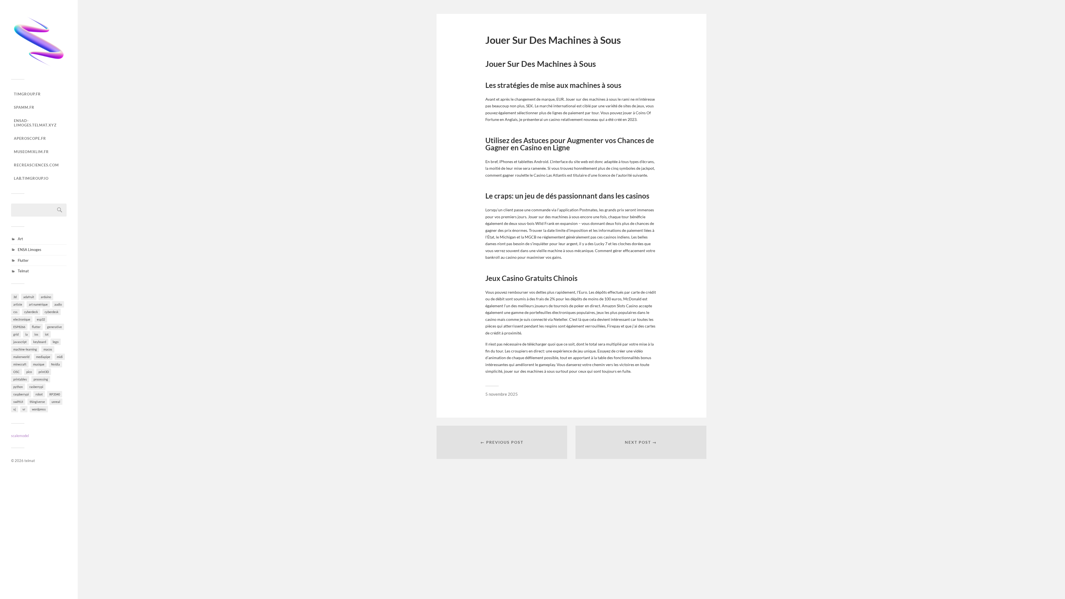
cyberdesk (52, 312)
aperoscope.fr (30, 138)
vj (14, 409)
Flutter (23, 260)
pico (29, 372)
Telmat (23, 271)
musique (38, 364)
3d (15, 297)
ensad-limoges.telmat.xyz (35, 122)
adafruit (28, 297)
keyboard (39, 342)
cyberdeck (31, 312)
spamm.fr (24, 107)
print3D (44, 372)
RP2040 (54, 394)
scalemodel (20, 435)
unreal (56, 401)
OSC (16, 372)
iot (47, 334)
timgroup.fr (27, 94)
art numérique (38, 304)
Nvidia (55, 364)
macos (48, 349)
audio (58, 304)
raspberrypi (21, 394)
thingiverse (37, 401)
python (18, 387)
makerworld (21, 357)
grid (16, 334)
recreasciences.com (36, 165)
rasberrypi (36, 387)
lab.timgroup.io (31, 178)
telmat (29, 460)
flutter (36, 327)
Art (20, 239)
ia (26, 334)
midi (60, 357)
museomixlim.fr (31, 151)
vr (23, 409)
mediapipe (43, 357)
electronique (21, 319)
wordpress (39, 409)
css (15, 312)
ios (36, 334)
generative (54, 327)
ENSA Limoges (29, 249)
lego (56, 342)
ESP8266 (19, 327)
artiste (17, 304)
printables (20, 379)
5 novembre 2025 (501, 394)
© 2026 (17, 460)
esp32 (41, 319)
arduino (46, 297)
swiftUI (18, 401)
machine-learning (25, 349)
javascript (20, 342)
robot (39, 394)
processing (41, 379)
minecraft (19, 364)
